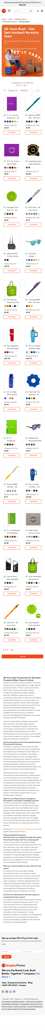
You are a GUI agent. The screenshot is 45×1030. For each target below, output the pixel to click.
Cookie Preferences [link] (34, 1006)
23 (24, 85)
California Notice (20, 1006)
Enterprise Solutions (17, 983)
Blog (30, 983)
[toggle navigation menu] (9, 11)
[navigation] (27, 86)
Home (4, 19)
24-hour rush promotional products (24, 829)
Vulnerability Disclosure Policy (31, 1004)
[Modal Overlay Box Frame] (22, 953)
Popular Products (20, 19)
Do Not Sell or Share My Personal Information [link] (19, 1009)
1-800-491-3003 (9, 985)
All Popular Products (10, 22)
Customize (12, 132)
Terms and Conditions (34, 1001)
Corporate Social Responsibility (13, 1001)
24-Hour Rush (24, 22)
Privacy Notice (7, 1006)
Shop (10, 19)
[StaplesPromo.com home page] (4, 11)
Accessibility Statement (10, 1004)
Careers (22, 985)
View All (22, 656)
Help (4, 983)
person (38, 11)
